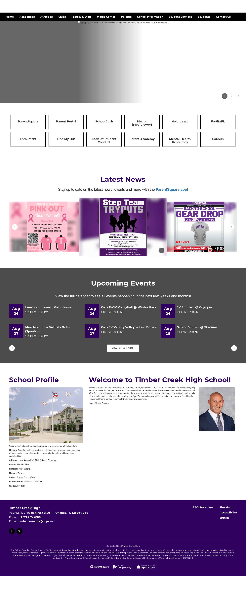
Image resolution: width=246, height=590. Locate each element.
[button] (217, 6)
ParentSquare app (171, 189)
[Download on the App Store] (145, 567)
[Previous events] (12, 348)
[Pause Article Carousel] (161, 251)
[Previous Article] (15, 227)
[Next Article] (231, 227)
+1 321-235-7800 (30, 517)
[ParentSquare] (99, 567)
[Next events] (234, 348)
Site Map (225, 507)
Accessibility (228, 512)
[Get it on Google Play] (122, 567)
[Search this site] (238, 6)
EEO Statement (203, 507)
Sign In (224, 517)
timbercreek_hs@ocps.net (36, 521)
